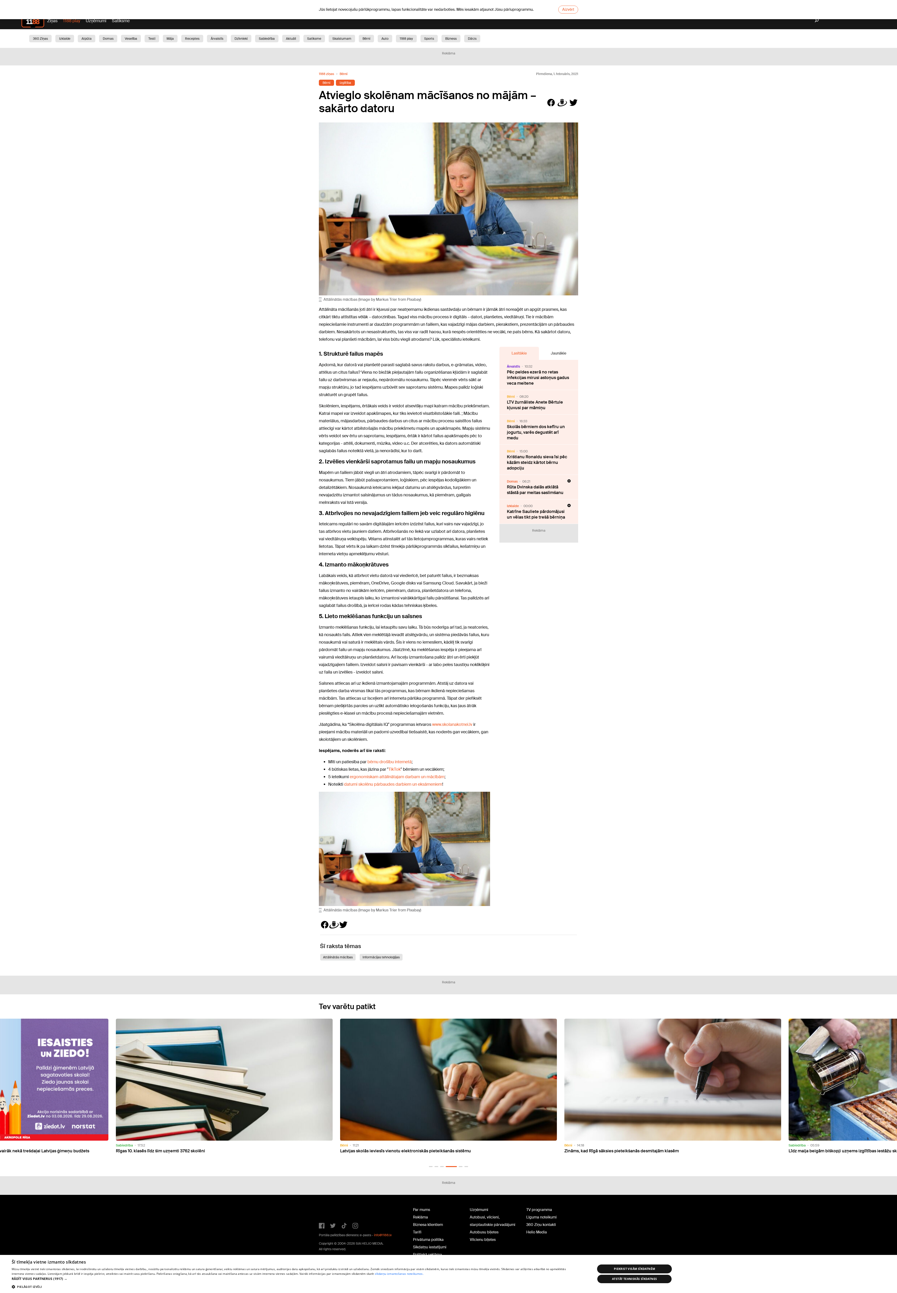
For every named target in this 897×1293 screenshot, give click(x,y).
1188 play (71, 21)
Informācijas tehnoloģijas (381, 957)
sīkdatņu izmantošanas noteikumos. (399, 1274)
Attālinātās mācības (338, 957)
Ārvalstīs (217, 38)
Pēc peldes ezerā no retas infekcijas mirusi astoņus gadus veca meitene (538, 377)
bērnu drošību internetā (389, 762)
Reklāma (420, 1217)
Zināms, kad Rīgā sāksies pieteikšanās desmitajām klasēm (173, 1151)
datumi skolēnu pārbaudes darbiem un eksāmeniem (393, 784)
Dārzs (472, 38)
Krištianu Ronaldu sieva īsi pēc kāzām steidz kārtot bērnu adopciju (537, 462)
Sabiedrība (267, 38)
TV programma (539, 1209)
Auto (384, 38)
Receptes (192, 38)
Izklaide (64, 38)
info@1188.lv (383, 1235)
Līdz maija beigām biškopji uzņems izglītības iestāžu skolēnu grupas (407, 1151)
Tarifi (417, 1232)
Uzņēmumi (96, 21)
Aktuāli (291, 38)
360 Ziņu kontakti (541, 1224)
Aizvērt (568, 9)
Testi (151, 38)
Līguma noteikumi (541, 1217)
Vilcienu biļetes (483, 1239)
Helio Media (536, 1232)
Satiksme (121, 21)
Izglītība (345, 83)
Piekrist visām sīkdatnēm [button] (634, 1269)
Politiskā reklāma (427, 1254)
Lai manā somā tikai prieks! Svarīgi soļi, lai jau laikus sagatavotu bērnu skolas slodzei (647, 1151)
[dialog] (448, 1274)
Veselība (131, 38)
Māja (170, 38)
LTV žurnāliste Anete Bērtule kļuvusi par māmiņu (535, 405)
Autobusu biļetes (484, 1232)
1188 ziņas (326, 74)
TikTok (394, 769)
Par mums (421, 1209)
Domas (108, 38)
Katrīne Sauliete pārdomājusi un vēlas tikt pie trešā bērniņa (536, 514)
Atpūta (87, 38)
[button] (431, 1166)
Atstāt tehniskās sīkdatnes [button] (634, 1279)
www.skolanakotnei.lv (452, 724)
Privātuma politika (428, 1239)
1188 (328, 1210)
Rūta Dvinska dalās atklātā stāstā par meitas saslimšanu (535, 489)
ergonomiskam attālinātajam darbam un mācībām (397, 777)
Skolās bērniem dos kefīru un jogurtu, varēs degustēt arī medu (536, 432)
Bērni (366, 38)
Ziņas (52, 21)
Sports (429, 38)
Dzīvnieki (241, 38)
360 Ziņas (40, 38)
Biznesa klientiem (428, 1224)
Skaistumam (341, 38)
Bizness (451, 38)
